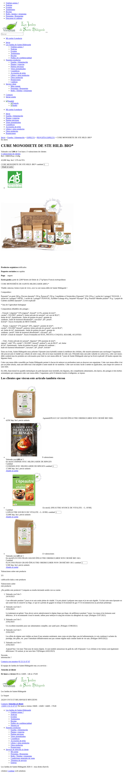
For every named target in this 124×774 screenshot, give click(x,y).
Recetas (9, 12)
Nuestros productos (13, 60)
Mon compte (15, 86)
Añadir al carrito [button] (12, 471)
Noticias (9, 5)
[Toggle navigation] (47, 32)
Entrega (14, 763)
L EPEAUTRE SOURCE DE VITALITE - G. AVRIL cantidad (30, 512)
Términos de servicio (19, 760)
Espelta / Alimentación (19, 62)
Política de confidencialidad (21, 58)
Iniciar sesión (11, 97)
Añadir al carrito (7, 167)
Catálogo (14, 82)
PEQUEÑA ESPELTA (46, 137)
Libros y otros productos (20, 75)
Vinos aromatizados (18, 69)
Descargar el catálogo (14, 18)
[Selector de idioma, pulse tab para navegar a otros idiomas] (10, 101)
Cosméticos (15, 71)
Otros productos (17, 77)
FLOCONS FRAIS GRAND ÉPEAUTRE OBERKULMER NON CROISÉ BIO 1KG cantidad (43, 563)
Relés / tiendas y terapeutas (16, 14)
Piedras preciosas (17, 67)
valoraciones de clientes (10, 154)
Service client (11, 84)
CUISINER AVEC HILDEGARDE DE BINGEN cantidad (29, 466)
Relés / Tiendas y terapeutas (21, 91)
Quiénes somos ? (12, 3)
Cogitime (11, 771)
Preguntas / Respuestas (14, 16)
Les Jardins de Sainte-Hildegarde (18, 45)
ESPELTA (31, 137)
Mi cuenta (14, 752)
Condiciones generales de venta (23, 758)
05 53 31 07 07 (24, 661)
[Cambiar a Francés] (15, 103)
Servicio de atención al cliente (17, 749)
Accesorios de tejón (18, 73)
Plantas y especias (17, 64)
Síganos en (15, 725)
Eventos (9, 7)
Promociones (16, 80)
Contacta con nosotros (9, 661)
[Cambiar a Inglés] (14, 105)
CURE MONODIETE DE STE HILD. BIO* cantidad (22, 164)
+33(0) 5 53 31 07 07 (9, 706)
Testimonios (10, 10)
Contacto (9, 95)
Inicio (8, 42)
